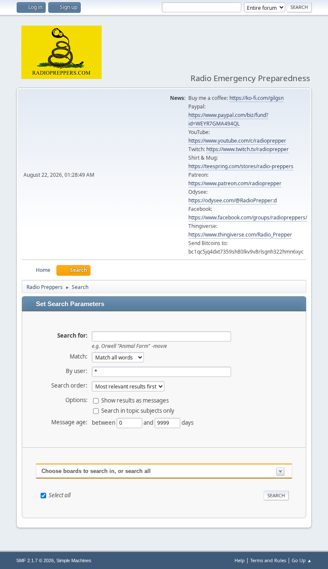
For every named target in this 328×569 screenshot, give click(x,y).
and (149, 422)
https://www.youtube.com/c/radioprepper (237, 140)
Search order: (69, 385)
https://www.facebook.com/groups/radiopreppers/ (247, 217)
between (104, 422)
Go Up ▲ (302, 560)
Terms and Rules (268, 560)
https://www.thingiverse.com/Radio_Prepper (240, 234)
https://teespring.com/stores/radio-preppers (240, 166)
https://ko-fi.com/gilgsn (256, 98)
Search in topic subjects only (137, 410)
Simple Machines (73, 560)
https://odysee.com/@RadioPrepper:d (232, 200)
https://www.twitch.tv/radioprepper (247, 149)
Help (239, 560)
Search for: (72, 335)
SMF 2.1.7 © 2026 (35, 560)
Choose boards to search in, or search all (96, 471)
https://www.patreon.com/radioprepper (234, 183)
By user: (77, 371)
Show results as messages (135, 400)
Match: (79, 356)
